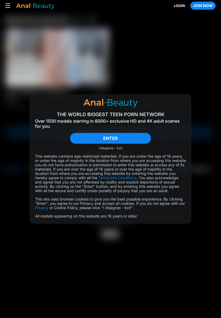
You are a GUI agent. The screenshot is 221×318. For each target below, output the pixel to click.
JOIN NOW (203, 5)
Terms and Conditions (117, 178)
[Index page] (35, 5)
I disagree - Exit (110, 148)
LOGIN (179, 6)
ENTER (110, 138)
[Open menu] (8, 5)
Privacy (41, 208)
